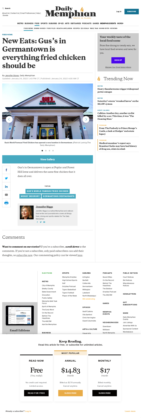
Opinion (86, 307)
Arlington (86, 277)
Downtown (107, 326)
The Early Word (48, 310)
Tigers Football (68, 293)
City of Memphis (48, 285)
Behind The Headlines (46, 317)
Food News (28, 28)
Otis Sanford (87, 315)
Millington (86, 290)
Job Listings (127, 322)
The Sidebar (107, 289)
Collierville (86, 283)
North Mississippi (89, 296)
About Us (5, 13)
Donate (5, 15)
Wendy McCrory (30, 196)
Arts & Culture (89, 329)
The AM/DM (46, 321)
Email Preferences (27, 13)
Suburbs (53, 23)
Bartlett (85, 280)
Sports (44, 23)
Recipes (76, 28)
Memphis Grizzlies (69, 277)
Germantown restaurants (58, 196)
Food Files (51, 28)
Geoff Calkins (87, 311)
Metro (20, 23)
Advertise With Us (130, 326)
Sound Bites (104, 28)
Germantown (87, 286)
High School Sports (69, 280)
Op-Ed (61, 23)
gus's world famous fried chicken (47, 191)
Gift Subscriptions (130, 303)
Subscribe (131, 11)
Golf (63, 283)
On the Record (47, 313)
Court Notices (128, 277)
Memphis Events (108, 23)
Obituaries (75, 23)
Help (38, 13)
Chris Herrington (88, 318)
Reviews (113, 28)
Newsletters (129, 294)
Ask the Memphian (49, 324)
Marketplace (128, 332)
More (119, 23)
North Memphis (109, 333)
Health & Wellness (64, 28)
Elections (47, 273)
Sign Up (118, 60)
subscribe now (24, 255)
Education (46, 295)
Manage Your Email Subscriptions (118, 67)
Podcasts (86, 23)
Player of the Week (69, 296)
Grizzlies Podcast (69, 286)
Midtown (106, 330)
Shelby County (47, 289)
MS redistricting (88, 299)
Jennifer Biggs (12, 75)
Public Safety (47, 298)
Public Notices (130, 273)
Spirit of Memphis (49, 306)
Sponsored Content (130, 329)
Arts (67, 23)
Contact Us (15, 13)
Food (37, 23)
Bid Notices (127, 280)
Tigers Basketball (69, 290)
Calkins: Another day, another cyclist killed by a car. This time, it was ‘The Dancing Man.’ (115, 116)
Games (96, 23)
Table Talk (94, 28)
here (79, 255)
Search (7, 8)
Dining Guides (40, 28)
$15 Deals (85, 28)
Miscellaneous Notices (128, 284)
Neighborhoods (110, 322)
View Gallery (47, 159)
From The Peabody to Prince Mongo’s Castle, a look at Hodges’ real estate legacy (118, 131)
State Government (49, 292)
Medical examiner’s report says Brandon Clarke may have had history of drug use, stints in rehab (118, 146)
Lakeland (86, 293)
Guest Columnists (89, 321)
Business (29, 23)
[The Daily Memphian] (70, 13)
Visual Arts (86, 333)
